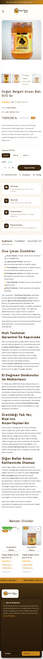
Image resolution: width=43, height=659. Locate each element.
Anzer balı (5, 501)
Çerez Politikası (9, 616)
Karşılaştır (26, 175)
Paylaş (38, 175)
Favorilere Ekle (11, 175)
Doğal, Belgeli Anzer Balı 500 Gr (10, 556)
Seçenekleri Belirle (11, 549)
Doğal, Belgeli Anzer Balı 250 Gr (30, 556)
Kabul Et (27, 654)
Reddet (8, 654)
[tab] (7, 242)
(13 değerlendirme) (21, 102)
